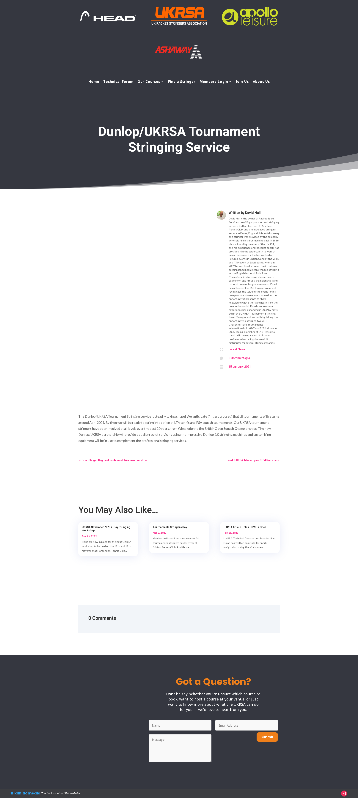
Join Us (242, 82)
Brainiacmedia (25, 793)
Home (93, 82)
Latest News (236, 349)
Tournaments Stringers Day (170, 527)
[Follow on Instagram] (344, 794)
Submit (267, 737)
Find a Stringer (181, 82)
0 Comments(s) (239, 358)
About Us (261, 82)
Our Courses (149, 82)
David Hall (253, 213)
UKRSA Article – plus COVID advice (245, 527)
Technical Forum (118, 82)
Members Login (214, 82)
